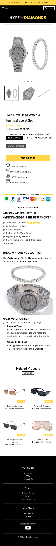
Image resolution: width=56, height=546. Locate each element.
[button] (28, 134)
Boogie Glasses (14, 406)
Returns (28, 496)
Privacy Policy (28, 493)
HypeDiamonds (31, 537)
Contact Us (28, 479)
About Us (28, 473)
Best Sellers (28, 513)
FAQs (28, 476)
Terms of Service (28, 499)
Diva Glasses (42, 439)
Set (7, 142)
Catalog (28, 516)
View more (28, 373)
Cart (50, 8)
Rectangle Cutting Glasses (14, 441)
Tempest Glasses (42, 406)
